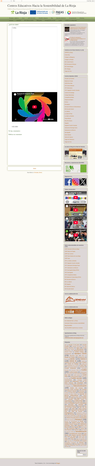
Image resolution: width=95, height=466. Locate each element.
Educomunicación (79, 386)
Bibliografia (39, 20)
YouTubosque (76, 440)
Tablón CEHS (82, 436)
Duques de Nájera (69, 99)
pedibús (66, 445)
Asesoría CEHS (68, 351)
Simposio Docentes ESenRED (79, 435)
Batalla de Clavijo (69, 81)
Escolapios (67, 104)
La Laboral (67, 111)
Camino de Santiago (69, 92)
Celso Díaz (67, 54)
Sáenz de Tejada (71, 436)
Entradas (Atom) (38, 172)
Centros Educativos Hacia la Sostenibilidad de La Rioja (41, 5)
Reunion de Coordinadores (71, 421)
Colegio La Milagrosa (70, 57)
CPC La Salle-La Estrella (70, 260)
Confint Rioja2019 (75, 376)
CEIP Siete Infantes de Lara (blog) (72, 256)
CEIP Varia (67, 258)
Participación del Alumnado (77, 410)
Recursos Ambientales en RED (72, 415)
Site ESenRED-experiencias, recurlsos (74, 327)
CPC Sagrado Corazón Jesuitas (72, 90)
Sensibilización (80, 431)
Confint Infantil (77, 373)
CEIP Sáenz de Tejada (70, 251)
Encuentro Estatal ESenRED (72, 389)
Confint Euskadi (69, 373)
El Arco (66, 102)
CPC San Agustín (69, 272)
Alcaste (84, 347)
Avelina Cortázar (79, 351)
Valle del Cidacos (69, 137)
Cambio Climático (82, 362)
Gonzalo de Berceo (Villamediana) (73, 106)
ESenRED (80, 383)
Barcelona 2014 (74, 355)
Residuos (78, 419)
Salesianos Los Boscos (70, 130)
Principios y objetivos (14, 18)
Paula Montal (68, 118)
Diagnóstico (75, 381)
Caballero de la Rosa (70, 362)
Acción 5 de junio (74, 345)
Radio (66, 414)
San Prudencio (68, 429)
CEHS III (72, 361)
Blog (52, 18)
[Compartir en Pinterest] (17, 126)
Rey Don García (68, 120)
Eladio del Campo (76, 388)
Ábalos (67, 446)
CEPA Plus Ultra (68, 83)
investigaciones (68, 444)
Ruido (81, 421)
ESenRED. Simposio (43, 18)
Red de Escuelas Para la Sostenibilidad (77, 417)
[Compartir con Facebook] (16, 126)
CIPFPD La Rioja (69, 52)
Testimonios (72, 437)
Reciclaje (72, 414)
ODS (73, 408)
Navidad (80, 406)
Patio (66, 411)
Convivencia (68, 380)
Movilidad (81, 404)
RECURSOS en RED (28, 20)
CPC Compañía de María (70, 274)
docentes (81, 442)
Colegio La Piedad (69, 59)
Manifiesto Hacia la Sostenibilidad (78, 403)
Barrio (83, 355)
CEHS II (83, 359)
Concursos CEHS (75, 370)
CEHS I (72, 359)
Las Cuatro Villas (79, 402)
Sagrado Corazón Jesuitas (71, 125)
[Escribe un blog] (13, 126)
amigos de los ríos (70, 441)
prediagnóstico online (73, 445)
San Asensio (83, 427)
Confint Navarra (77, 375)
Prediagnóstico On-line (50, 20)
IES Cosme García (69, 61)
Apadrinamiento (68, 350)
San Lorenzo (81, 428)
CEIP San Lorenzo (69, 253)
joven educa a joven (79, 444)
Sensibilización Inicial (75, 433)
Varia (66, 439)
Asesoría (11, 20)
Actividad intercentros (77, 346)
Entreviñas (81, 391)
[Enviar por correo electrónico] (12, 126)
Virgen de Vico (68, 71)
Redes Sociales (70, 419)
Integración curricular (81, 398)
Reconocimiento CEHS (81, 414)
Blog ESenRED (68, 325)
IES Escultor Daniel (69, 109)
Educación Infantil (76, 384)
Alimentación (80, 349)
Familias (66, 392)
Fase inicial (72, 392)
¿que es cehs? (83, 445)
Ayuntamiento (68, 353)
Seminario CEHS (69, 431)
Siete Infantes (68, 134)
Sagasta (67, 123)
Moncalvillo (70, 404)
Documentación (72, 18)
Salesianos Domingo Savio (71, 127)
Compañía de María (69, 97)
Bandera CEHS (80, 353)
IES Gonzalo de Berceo (70, 279)
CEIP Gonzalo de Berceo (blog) (72, 249)
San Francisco (70, 428)
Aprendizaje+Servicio (79, 350)
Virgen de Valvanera (69, 139)
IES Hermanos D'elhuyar (70, 64)
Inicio (34, 168)
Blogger (58, 463)
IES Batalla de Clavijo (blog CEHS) (73, 277)
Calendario (18, 20)
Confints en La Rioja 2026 (71, 20)
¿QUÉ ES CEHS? (31, 18)
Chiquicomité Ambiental (72, 366)
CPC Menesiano (68, 88)
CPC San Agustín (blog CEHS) (72, 270)
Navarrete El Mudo (70, 406)
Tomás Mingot (82, 437)
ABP (65, 344)
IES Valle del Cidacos (70, 286)
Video (72, 439)
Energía (84, 389)
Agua (78, 347)
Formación (81, 392)
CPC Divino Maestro (69, 85)
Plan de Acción (77, 411)
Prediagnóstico (69, 413)
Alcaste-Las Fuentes (69, 78)
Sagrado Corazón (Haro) (78, 422)
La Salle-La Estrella (69, 116)
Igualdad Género (75, 396)
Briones (66, 359)
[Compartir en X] (15, 126)
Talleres (66, 437)
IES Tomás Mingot (69, 66)
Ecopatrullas (67, 384)
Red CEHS (83, 416)
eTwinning (81, 18)
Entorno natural (71, 391)
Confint (60, 20)
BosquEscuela (81, 357)
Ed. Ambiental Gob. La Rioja (71, 320)
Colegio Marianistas (69, 95)
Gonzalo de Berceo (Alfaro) (71, 394)
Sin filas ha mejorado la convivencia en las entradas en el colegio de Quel (77, 39)
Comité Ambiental (70, 368)
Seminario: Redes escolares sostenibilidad (74, 323)
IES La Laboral (68, 281)
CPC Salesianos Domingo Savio (72, 265)
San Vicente (83, 429)
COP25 (83, 361)
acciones (84, 440)
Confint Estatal (73, 372)
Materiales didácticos (61, 18)
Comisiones (82, 366)
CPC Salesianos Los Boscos (71, 267)
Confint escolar (76, 378)
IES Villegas (67, 68)
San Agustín (67, 132)
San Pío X (76, 429)
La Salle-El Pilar (68, 113)
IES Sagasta (68, 284)
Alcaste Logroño (70, 349)
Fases (23, 18)
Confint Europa (83, 372)
